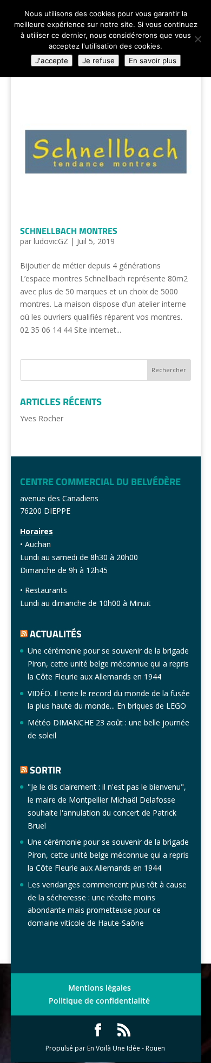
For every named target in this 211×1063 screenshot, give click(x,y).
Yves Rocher (41, 418)
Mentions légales (99, 988)
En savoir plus (152, 60)
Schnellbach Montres (68, 230)
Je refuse (98, 60)
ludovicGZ (51, 241)
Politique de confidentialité (99, 1000)
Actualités (56, 634)
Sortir (45, 770)
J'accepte (51, 60)
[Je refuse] (197, 38)
